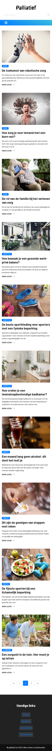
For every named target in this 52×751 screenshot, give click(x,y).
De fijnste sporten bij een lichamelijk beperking (18, 590)
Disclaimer (26, 721)
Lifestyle (7, 254)
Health (6, 452)
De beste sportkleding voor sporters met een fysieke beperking (26, 326)
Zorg (5, 66)
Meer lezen (7, 85)
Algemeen (7, 650)
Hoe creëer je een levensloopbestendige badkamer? (24, 392)
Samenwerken (26, 735)
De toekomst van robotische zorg (24, 70)
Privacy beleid (26, 728)
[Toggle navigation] (6, 22)
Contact (26, 715)
